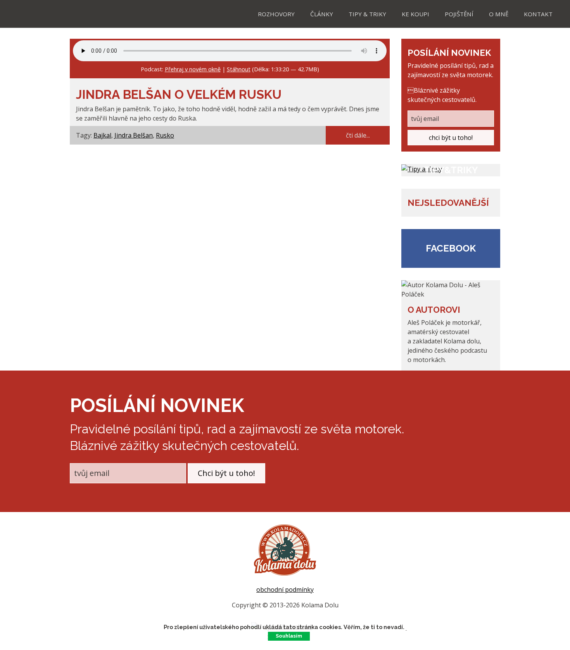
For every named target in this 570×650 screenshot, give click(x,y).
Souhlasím (289, 636)
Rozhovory (276, 14)
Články (321, 14)
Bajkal (102, 135)
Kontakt (538, 14)
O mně (498, 14)
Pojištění (459, 14)
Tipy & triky (367, 14)
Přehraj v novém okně (193, 69)
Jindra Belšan (133, 135)
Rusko (165, 135)
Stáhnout (238, 69)
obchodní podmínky (285, 589)
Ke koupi (415, 14)
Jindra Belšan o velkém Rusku (179, 94)
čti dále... (358, 135)
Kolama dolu (39, 13)
